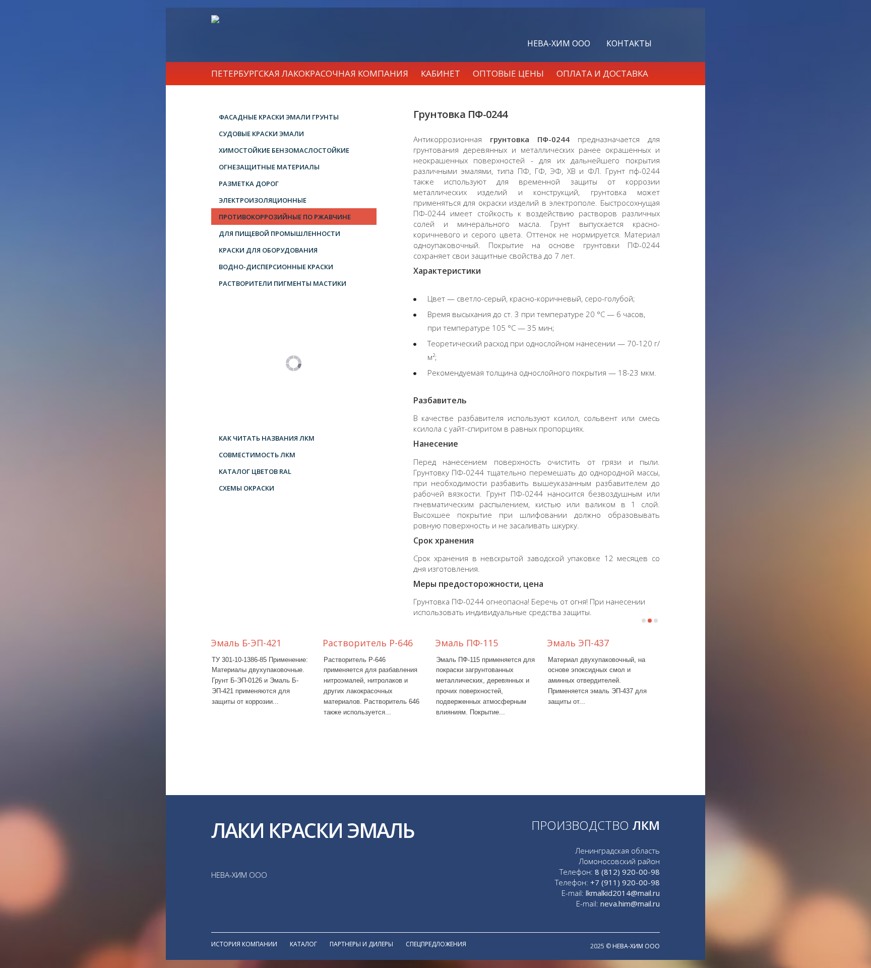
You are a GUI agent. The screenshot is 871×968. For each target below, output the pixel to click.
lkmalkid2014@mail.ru (623, 893)
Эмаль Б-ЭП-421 (246, 643)
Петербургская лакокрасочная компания (309, 73)
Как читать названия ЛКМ (267, 438)
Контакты (629, 43)
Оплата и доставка (602, 73)
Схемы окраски (246, 488)
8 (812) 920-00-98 (627, 872)
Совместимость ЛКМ (257, 454)
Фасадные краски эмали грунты (279, 117)
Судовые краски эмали (261, 133)
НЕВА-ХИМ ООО (558, 43)
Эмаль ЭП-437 (578, 643)
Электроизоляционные (262, 200)
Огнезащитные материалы (269, 166)
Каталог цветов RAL (255, 471)
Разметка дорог (249, 183)
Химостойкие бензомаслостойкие (284, 150)
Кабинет (440, 73)
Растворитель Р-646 (368, 643)
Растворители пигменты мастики (282, 283)
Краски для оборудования (268, 250)
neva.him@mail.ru (630, 903)
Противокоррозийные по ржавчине (285, 216)
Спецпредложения (436, 944)
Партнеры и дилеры (361, 944)
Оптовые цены (508, 73)
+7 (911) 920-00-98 (625, 882)
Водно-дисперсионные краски (276, 266)
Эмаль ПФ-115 (466, 643)
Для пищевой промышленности (279, 233)
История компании (244, 944)
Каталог (303, 944)
